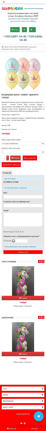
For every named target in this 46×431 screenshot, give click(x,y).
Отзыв (5, 210)
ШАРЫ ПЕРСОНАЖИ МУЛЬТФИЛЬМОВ (16, 47)
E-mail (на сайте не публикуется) (16, 201)
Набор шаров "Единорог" (23, 306)
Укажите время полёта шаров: (11, 140)
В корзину (16, 158)
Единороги (32, 47)
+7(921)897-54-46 (14, 36)
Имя (5, 192)
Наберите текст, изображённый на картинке (21, 236)
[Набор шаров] (23, 281)
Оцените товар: (8, 232)
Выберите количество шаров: (11, 148)
